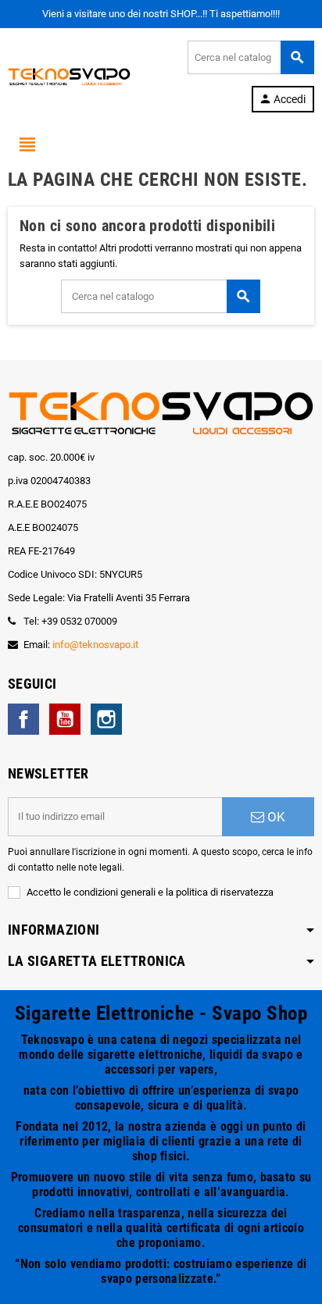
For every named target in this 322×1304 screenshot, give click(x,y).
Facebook (23, 719)
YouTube (64, 719)
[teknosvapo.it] (69, 75)
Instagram (106, 719)
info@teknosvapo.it (95, 644)
